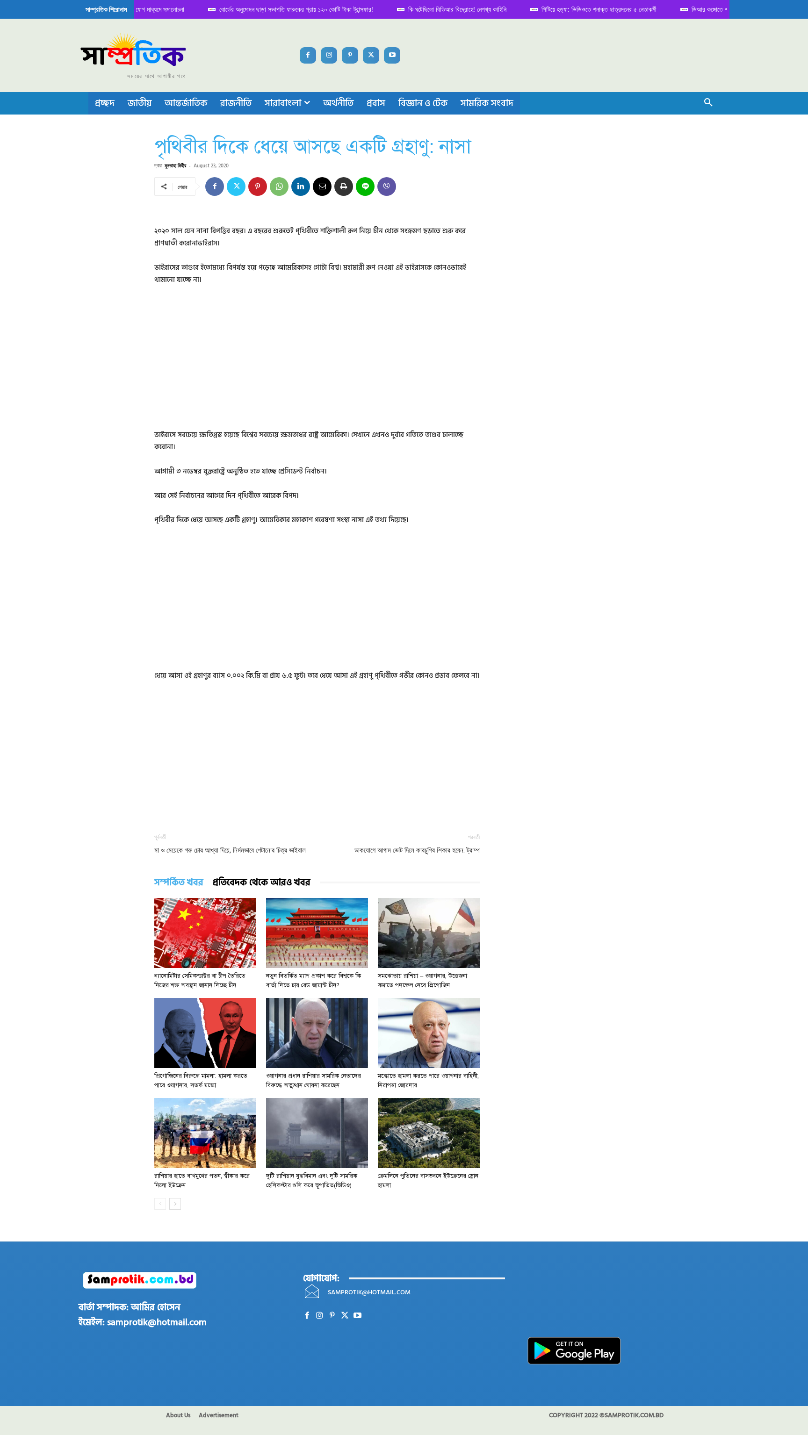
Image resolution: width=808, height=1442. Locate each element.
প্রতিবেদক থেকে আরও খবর (261, 883)
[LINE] (365, 186)
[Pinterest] (350, 55)
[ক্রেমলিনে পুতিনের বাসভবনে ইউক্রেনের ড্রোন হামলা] (429, 1133)
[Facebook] (308, 55)
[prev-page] (160, 1204)
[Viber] (386, 186)
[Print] (343, 186)
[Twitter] (371, 55)
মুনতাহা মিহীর (175, 165)
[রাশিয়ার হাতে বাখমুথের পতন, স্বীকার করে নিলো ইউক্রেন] (205, 1133)
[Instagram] (329, 55)
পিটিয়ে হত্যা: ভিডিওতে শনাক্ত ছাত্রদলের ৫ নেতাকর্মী (590, 9)
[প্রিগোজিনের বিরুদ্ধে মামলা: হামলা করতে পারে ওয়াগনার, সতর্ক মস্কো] (205, 1033)
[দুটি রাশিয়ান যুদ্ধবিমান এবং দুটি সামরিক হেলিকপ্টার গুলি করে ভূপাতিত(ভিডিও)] (317, 1133)
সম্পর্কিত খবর (178, 883)
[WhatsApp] (279, 186)
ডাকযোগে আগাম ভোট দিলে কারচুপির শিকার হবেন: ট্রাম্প (417, 850)
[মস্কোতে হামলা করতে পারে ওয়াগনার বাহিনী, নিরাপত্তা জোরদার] (429, 1033)
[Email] (322, 186)
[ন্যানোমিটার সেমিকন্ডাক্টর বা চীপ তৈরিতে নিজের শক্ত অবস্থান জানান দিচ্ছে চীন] (205, 933)
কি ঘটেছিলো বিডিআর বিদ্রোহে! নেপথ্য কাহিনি (449, 9)
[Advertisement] (317, 363)
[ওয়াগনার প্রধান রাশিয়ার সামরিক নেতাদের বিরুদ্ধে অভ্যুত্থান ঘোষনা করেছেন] (317, 1033)
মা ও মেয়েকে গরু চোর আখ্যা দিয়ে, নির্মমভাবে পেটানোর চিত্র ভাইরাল (230, 850)
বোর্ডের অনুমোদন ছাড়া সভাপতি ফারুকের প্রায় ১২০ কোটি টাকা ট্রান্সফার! (288, 9)
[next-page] (175, 1204)
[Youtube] (392, 55)
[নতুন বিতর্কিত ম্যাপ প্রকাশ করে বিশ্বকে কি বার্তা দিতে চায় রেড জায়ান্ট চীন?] (317, 933)
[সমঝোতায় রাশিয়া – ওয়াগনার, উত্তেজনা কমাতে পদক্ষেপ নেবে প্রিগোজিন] (429, 933)
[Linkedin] (300, 186)
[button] (708, 103)
